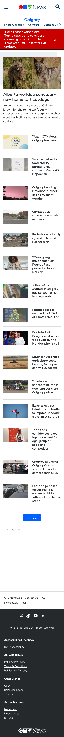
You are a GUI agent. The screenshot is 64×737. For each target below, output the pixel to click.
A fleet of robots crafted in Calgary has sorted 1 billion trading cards (45, 291)
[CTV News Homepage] (32, 7)
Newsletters (11, 602)
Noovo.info (10, 709)
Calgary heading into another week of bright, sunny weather (45, 193)
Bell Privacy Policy (14, 661)
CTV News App (13, 597)
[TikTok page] (28, 615)
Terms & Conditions (15, 666)
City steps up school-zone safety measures (45, 215)
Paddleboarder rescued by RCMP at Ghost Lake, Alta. (46, 313)
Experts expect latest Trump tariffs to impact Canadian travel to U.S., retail (46, 411)
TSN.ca (8, 694)
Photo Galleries (14, 24)
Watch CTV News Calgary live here (44, 138)
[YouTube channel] (35, 615)
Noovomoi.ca (12, 713)
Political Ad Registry (15, 670)
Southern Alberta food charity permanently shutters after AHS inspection (45, 167)
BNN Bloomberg (13, 689)
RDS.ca (8, 717)
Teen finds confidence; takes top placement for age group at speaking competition (45, 439)
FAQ (43, 597)
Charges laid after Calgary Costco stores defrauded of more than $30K (45, 467)
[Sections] (6, 7)
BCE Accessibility (14, 646)
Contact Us (51, 24)
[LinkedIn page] (43, 615)
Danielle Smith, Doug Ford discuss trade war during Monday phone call (45, 338)
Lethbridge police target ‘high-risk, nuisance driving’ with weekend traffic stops (46, 493)
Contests (33, 24)
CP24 (7, 685)
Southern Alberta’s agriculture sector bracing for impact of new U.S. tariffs (45, 362)
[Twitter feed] (21, 615)
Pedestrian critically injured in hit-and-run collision (46, 238)
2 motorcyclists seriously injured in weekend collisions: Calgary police (45, 387)
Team (24, 602)
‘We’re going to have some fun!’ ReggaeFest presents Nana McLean (43, 265)
